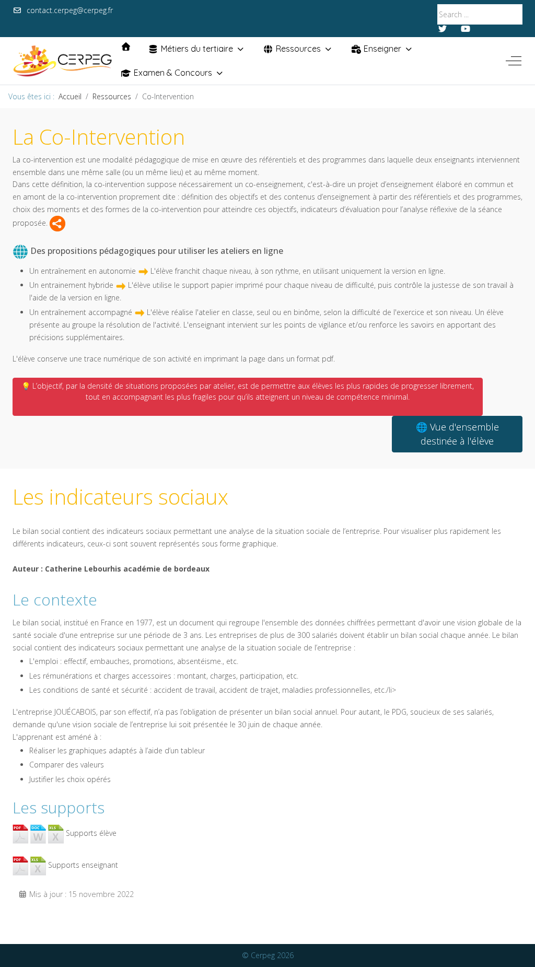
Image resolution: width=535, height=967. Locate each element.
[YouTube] (465, 28)
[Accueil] (125, 46)
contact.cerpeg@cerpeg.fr (70, 10)
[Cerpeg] (62, 61)
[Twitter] (442, 28)
